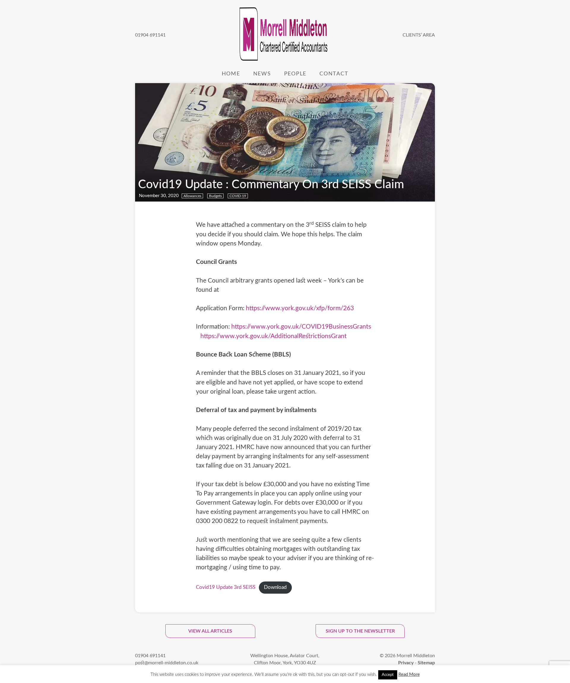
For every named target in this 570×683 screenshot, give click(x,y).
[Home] (284, 35)
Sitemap (426, 662)
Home (231, 73)
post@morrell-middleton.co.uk (166, 662)
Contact (333, 73)
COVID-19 (237, 196)
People (295, 73)
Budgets (215, 196)
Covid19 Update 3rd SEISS (225, 587)
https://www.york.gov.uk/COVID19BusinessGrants (301, 327)
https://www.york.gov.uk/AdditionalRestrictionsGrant (273, 336)
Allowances (192, 196)
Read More (409, 674)
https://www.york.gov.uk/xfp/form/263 (300, 308)
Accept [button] (388, 675)
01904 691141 (150, 35)
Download (275, 587)
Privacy (406, 662)
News (262, 73)
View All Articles (210, 631)
